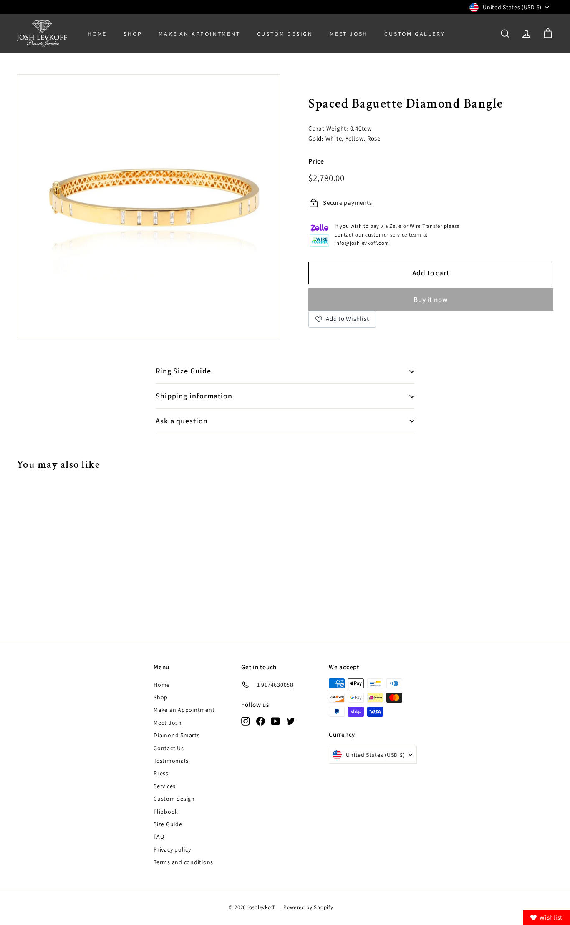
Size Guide (168, 824)
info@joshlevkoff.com (362, 243)
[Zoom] (148, 206)
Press (161, 773)
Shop (133, 34)
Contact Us (169, 748)
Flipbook (166, 811)
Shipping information (194, 396)
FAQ (159, 836)
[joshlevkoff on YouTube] (275, 721)
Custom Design (285, 34)
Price (316, 161)
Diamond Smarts (177, 735)
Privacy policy (172, 849)
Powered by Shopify (308, 907)
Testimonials (171, 760)
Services (165, 786)
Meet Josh (349, 34)
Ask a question (182, 421)
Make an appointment (199, 34)
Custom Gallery (414, 34)
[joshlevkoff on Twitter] (290, 721)
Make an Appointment (184, 709)
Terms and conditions (183, 862)
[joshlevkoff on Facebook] (260, 721)
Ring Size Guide (183, 371)
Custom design (174, 798)
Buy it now (431, 299)
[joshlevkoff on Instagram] (245, 721)
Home (97, 34)
